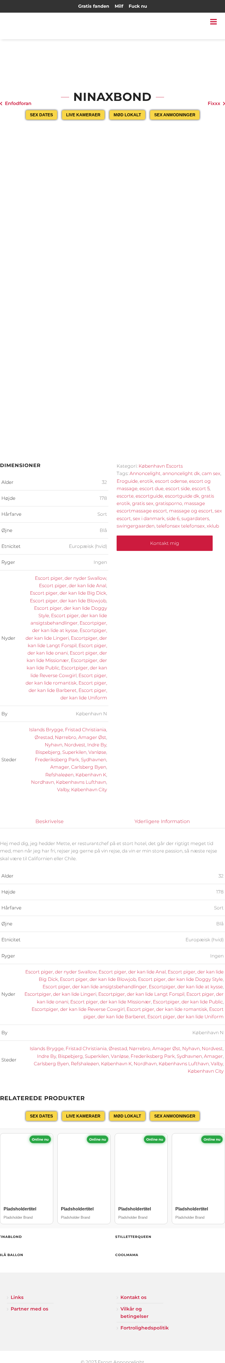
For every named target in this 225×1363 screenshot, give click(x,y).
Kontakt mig (164, 543)
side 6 (173, 518)
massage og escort (191, 511)
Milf (119, 6)
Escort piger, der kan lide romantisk (166, 1009)
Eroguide (127, 481)
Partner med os (29, 1309)
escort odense (171, 481)
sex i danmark (149, 518)
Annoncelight (145, 473)
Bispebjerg (47, 752)
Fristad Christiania (85, 729)
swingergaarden (135, 526)
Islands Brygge (46, 729)
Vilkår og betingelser (134, 1312)
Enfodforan (18, 103)
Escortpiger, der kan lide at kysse (186, 986)
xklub (213, 526)
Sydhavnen (93, 759)
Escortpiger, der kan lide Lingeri (60, 994)
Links (17, 1297)
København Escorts (161, 466)
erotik (146, 481)
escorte (125, 496)
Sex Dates (41, 114)
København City (89, 789)
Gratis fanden (93, 6)
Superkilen (74, 752)
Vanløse (97, 752)
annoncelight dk (181, 473)
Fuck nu (138, 6)
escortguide (149, 496)
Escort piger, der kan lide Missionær (110, 1002)
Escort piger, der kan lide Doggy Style (180, 979)
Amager (59, 767)
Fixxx (214, 103)
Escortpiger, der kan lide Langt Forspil (141, 994)
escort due (151, 488)
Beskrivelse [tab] (49, 821)
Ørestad (44, 737)
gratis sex (142, 503)
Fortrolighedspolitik (141, 1328)
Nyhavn (53, 744)
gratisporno (168, 503)
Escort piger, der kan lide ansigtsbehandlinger (95, 986)
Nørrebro (65, 737)
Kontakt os (133, 1297)
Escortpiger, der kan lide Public (188, 1002)
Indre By (96, 744)
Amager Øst (92, 737)
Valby (63, 789)
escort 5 (201, 488)
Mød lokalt (127, 114)
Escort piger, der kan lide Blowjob (68, 600)
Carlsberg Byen (88, 767)
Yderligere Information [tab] (162, 821)
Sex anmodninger (174, 114)
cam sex (211, 473)
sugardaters (195, 518)
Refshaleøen (59, 774)
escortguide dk (182, 496)
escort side (177, 488)
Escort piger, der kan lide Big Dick (68, 593)
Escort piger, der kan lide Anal (72, 585)
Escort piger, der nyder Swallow (70, 578)
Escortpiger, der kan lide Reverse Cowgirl (78, 1009)
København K (90, 774)
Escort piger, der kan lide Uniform (185, 1016)
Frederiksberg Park (57, 759)
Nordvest (74, 744)
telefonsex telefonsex (180, 526)
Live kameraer (83, 114)
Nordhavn (42, 782)
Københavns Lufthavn (81, 782)
